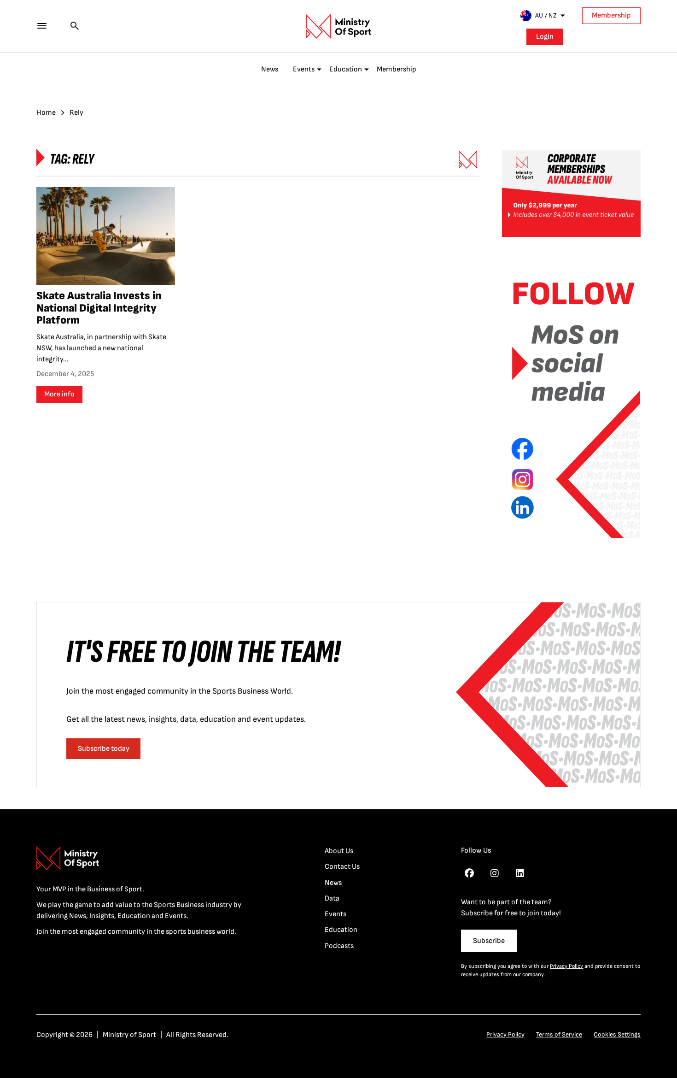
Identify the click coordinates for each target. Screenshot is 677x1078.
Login (545, 36)
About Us (339, 851)
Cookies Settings (617, 1034)
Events (304, 69)
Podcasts (339, 946)
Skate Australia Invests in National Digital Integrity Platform (98, 308)
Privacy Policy (566, 966)
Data (332, 898)
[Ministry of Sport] (338, 26)
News (269, 69)
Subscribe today (103, 748)
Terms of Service (559, 1034)
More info (59, 394)
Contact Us (342, 866)
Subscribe (489, 941)
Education (345, 69)
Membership (611, 15)
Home (46, 112)
